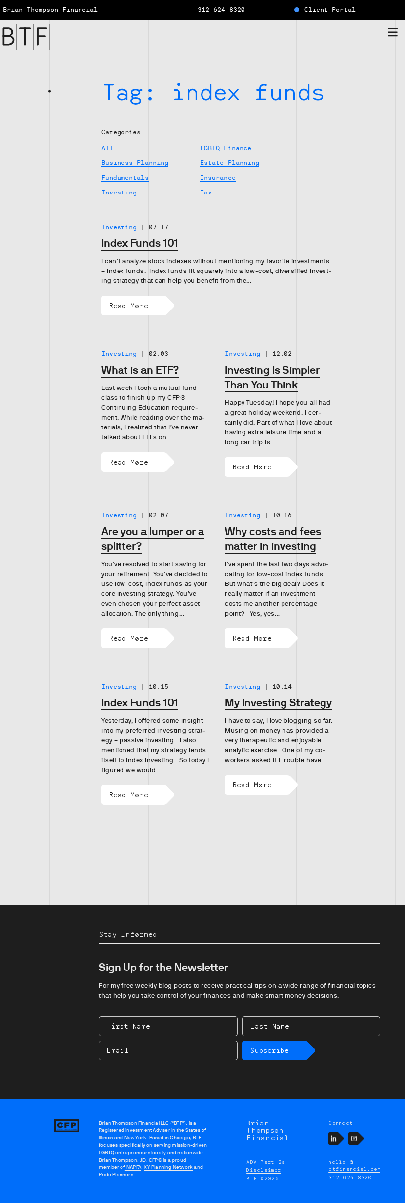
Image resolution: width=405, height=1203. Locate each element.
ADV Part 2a (265, 1161)
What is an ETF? (140, 370)
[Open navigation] (392, 33)
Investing (119, 192)
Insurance (218, 177)
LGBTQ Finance (225, 148)
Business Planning (134, 162)
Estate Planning (229, 162)
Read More (128, 305)
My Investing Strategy (278, 703)
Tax (206, 192)
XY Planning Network (168, 1167)
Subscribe (269, 1050)
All (107, 148)
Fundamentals (125, 177)
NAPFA (133, 1167)
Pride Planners (116, 1174)
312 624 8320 (221, 9)
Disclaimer (263, 1170)
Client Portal (330, 9)
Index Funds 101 (139, 243)
